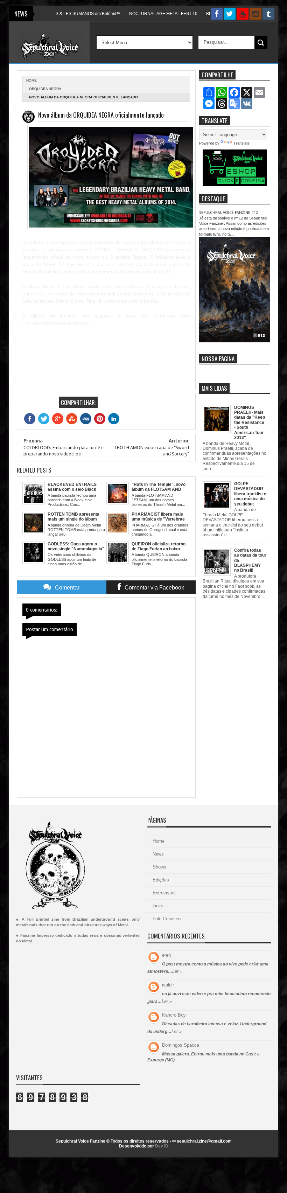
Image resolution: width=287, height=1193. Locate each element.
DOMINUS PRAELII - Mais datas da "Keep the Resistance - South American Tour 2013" (249, 422)
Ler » (177, 971)
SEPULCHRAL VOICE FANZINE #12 (228, 212)
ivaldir (168, 985)
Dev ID (161, 1146)
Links (158, 905)
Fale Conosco (167, 918)
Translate (241, 143)
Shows (159, 867)
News (158, 854)
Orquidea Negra (45, 89)
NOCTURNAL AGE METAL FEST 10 (146, 13)
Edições (161, 879)
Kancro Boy (174, 1015)
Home (158, 841)
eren (166, 955)
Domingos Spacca (180, 1045)
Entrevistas (164, 892)
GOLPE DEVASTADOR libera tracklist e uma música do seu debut (250, 494)
